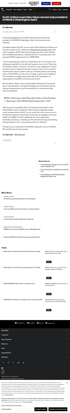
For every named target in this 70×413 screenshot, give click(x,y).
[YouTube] (18, 362)
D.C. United (12, 38)
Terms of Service (23, 398)
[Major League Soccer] (3, 9)
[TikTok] (24, 362)
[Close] (67, 383)
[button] (34, 9)
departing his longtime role (41, 50)
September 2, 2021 (43, 101)
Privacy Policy (9, 395)
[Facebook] (13, 362)
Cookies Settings (6, 409)
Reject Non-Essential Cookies (57, 409)
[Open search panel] (50, 9)
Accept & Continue (40, 409)
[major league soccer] (2, 370)
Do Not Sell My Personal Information (11, 405)
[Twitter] (3, 362)
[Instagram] (8, 362)
